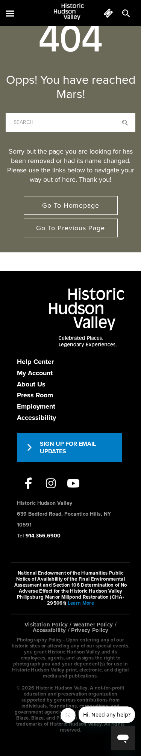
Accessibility (36, 417)
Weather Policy (93, 624)
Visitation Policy (46, 624)
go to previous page (70, 228)
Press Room (35, 395)
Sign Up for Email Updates (68, 447)
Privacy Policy (89, 630)
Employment (36, 406)
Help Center (35, 362)
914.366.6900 (43, 536)
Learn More (81, 603)
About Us (31, 384)
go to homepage (70, 205)
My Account (35, 373)
